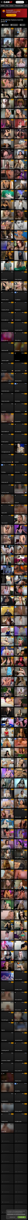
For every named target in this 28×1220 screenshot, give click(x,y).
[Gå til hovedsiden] (8, 2)
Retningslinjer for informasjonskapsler (16, 1214)
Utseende (15, 25)
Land (23, 25)
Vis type (6, 25)
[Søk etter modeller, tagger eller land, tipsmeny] (26, 5)
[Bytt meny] (1, 2)
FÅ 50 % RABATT (11, 15)
